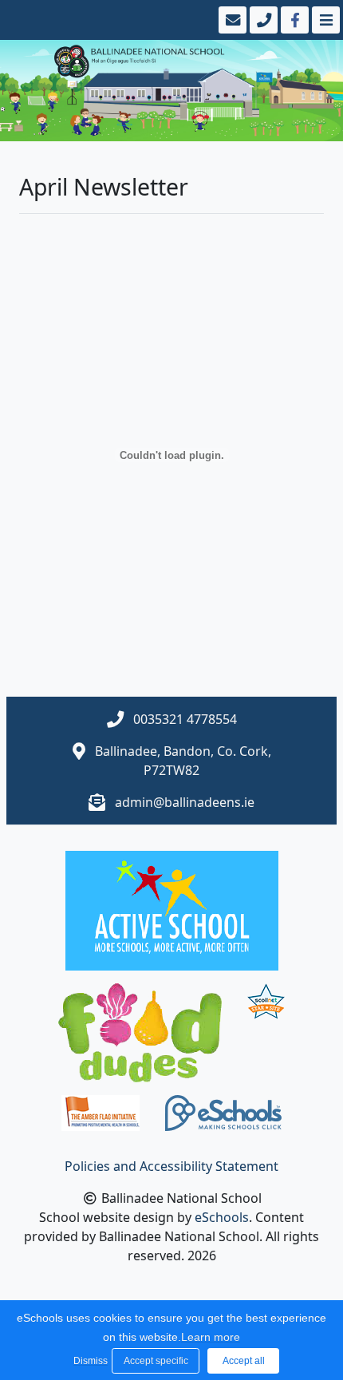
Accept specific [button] (156, 1360)
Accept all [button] (244, 1360)
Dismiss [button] (88, 1360)
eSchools (222, 1217)
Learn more (210, 1337)
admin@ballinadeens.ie (184, 802)
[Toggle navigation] (324, 20)
